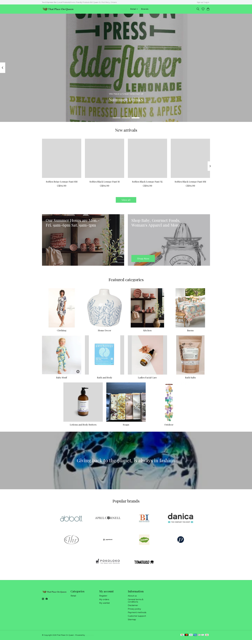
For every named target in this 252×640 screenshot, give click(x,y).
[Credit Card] (182, 635)
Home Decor (104, 330)
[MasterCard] (186, 635)
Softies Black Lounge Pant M (105, 181)
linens (190, 330)
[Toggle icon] (198, 9)
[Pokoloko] (107, 562)
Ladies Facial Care (147, 377)
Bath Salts (190, 377)
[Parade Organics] (144, 540)
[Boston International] (144, 518)
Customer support (137, 616)
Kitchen (147, 330)
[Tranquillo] (144, 562)
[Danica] (180, 518)
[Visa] (191, 635)
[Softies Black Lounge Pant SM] (190, 158)
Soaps (126, 424)
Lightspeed (89, 635)
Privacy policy (134, 609)
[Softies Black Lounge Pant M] (104, 158)
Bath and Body (104, 377)
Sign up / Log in (203, 2)
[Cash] (207, 635)
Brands (144, 9)
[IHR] (71, 540)
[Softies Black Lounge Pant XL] (147, 158)
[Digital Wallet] (201, 635)
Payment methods (137, 612)
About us (132, 596)
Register (103, 596)
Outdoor (168, 424)
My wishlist (104, 603)
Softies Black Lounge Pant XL (147, 181)
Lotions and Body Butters (83, 424)
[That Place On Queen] (58, 9)
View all (126, 200)
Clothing (61, 330)
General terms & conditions (135, 600)
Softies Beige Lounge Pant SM (61, 181)
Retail (73, 596)
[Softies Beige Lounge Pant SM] (61, 158)
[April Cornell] (107, 518)
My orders (104, 599)
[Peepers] (180, 540)
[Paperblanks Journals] (107, 540)
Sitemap (132, 619)
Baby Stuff (61, 377)
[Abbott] (71, 518)
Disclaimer (133, 605)
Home (124, 9)
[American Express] (195, 635)
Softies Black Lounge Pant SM (190, 181)
